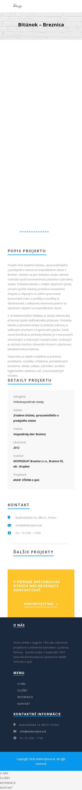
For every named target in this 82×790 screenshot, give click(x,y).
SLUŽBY (22, 690)
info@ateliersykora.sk (33, 731)
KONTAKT (23, 703)
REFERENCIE (25, 697)
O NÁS (21, 684)
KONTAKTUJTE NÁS (38, 604)
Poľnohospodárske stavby (28, 402)
